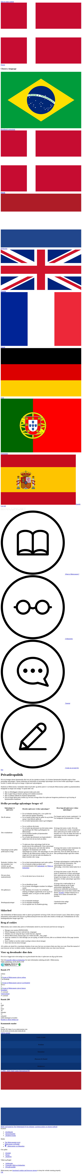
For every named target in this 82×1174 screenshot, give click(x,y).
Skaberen (8, 1156)
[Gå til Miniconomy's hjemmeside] (13, 509)
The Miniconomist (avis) (12, 1142)
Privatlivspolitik (10, 1167)
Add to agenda (5, 1033)
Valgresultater (5, 994)
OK (2, 1172)
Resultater (4, 990)
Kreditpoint (9, 1132)
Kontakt (61, 892)
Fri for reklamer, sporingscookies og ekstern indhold (40, 1127)
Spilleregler (9, 1163)
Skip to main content (7, 2)
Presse (7, 1155)
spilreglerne (41, 866)
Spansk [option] (78, 504)
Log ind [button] (3, 506)
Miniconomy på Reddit (12, 1144)
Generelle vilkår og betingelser (15, 960)
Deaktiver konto (10, 1135)
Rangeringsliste (10, 1134)
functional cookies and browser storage (24, 1170)
